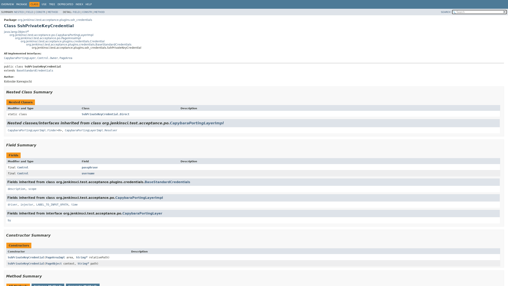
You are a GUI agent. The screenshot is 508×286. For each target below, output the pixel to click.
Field (29, 12)
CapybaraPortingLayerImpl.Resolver (91, 130)
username (88, 173)
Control (22, 167)
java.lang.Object (15, 31)
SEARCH (445, 12)
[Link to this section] (55, 92)
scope (32, 188)
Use (44, 4)
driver (12, 204)
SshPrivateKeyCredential (26, 257)
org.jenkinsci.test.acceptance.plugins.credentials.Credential (63, 41)
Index (79, 4)
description (16, 188)
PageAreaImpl (55, 257)
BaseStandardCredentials (35, 70)
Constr (40, 12)
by (9, 220)
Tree (52, 4)
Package (21, 4)
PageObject (54, 263)
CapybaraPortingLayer (20, 58)
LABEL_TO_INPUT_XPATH (52, 204)
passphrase (90, 167)
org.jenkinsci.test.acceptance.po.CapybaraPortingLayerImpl (51, 35)
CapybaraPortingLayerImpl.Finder (32, 130)
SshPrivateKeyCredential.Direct (105, 114)
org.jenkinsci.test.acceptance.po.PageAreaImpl (48, 38)
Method (53, 12)
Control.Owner (47, 58)
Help (89, 4)
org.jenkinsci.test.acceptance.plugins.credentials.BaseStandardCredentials (78, 44)
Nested (19, 12)
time (74, 204)
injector (26, 204)
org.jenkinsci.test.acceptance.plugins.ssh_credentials (55, 19)
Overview (7, 4)
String (81, 257)
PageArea (66, 58)
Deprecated (65, 4)
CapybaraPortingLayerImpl (197, 123)
